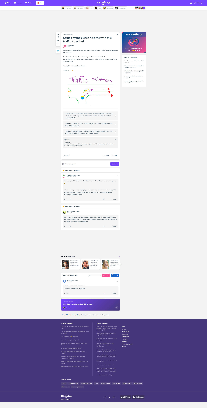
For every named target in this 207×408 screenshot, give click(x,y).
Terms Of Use (125, 331)
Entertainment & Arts (86, 383)
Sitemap (124, 341)
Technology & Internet (77, 387)
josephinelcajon (71, 211)
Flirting (90, 8)
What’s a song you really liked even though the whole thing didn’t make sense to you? (105, 345)
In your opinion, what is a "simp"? (105, 375)
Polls (78, 315)
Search (30, 3)
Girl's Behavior (68, 8)
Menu (9, 3)
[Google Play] (139, 397)
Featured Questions (127, 344)
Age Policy (125, 339)
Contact (124, 329)
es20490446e (70, 280)
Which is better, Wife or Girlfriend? (105, 365)
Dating (99, 8)
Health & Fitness (137, 383)
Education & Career (68, 34)
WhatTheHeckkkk (71, 175)
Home (63, 315)
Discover (19, 3)
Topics (124, 346)
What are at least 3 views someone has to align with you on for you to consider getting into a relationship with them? (106, 370)
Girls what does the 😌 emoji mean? (70, 336)
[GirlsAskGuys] (66, 397)
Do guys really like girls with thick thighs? (71, 348)
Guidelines (125, 334)
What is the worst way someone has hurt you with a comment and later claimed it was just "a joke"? (107, 328)
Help (123, 326)
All (119, 256)
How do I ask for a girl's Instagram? (70, 340)
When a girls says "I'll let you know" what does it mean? (74, 366)
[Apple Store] (126, 397)
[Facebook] (109, 397)
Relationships (109, 8)
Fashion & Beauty (122, 8)
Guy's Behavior (80, 8)
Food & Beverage (105, 383)
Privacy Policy (125, 336)
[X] (105, 397)
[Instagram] (114, 397)
